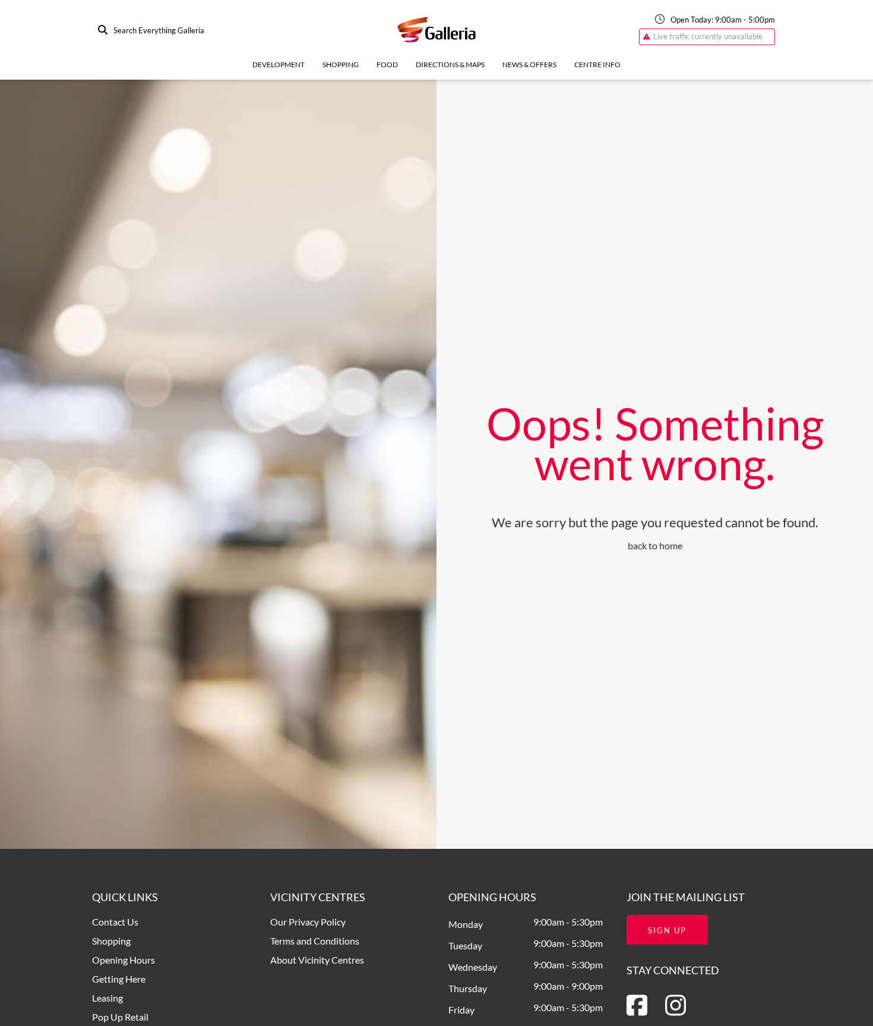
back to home (655, 545)
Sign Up (667, 930)
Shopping (340, 64)
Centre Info (597, 64)
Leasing (107, 997)
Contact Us (115, 921)
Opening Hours (123, 959)
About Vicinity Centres (317, 959)
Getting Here (119, 978)
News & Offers (529, 64)
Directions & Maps (450, 64)
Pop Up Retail (120, 1016)
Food (387, 64)
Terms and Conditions (314, 940)
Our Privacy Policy (308, 921)
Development (278, 64)
